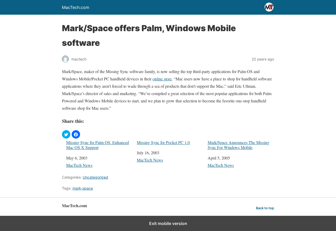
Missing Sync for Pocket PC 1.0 (163, 142)
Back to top (265, 208)
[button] (66, 134)
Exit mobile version (168, 223)
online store (162, 78)
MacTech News (79, 165)
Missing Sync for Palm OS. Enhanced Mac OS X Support (97, 145)
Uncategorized (95, 177)
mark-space (82, 188)
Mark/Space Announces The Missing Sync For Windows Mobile (238, 145)
